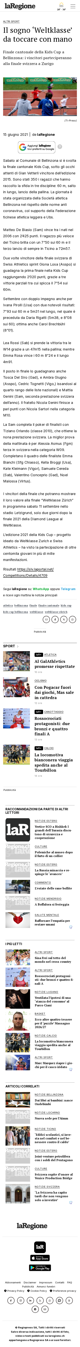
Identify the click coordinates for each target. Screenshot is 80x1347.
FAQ (69, 1282)
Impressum (45, 1282)
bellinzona (21, 605)
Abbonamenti (13, 1282)
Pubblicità (28, 1286)
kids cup (66, 605)
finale (33, 605)
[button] (11, 1300)
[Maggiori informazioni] (59, 147)
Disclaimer (30, 1282)
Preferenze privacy (64, 1290)
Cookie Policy (38, 1290)
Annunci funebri (46, 1286)
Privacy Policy (15, 1290)
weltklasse (36, 612)
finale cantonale (48, 605)
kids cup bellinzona (15, 612)
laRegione (46, 134)
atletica (8, 605)
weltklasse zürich (56, 612)
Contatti (59, 1282)
